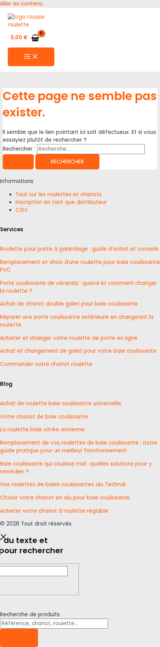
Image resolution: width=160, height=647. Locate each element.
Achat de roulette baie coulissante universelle (60, 403)
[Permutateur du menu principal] (31, 57)
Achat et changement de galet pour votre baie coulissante (78, 351)
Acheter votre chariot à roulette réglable (54, 511)
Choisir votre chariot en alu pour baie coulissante (65, 497)
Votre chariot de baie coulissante (44, 416)
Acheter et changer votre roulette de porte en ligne (68, 338)
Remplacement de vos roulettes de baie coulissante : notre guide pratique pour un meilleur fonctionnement (78, 446)
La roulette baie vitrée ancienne (42, 429)
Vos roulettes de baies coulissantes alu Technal (62, 484)
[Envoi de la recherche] (18, 162)
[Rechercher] (19, 638)
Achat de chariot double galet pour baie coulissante (69, 304)
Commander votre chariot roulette (46, 364)
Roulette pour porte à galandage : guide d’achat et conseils (79, 249)
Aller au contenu (21, 3)
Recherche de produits (30, 614)
